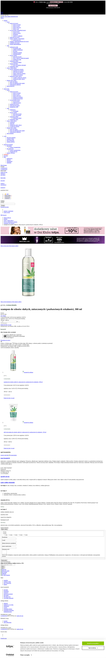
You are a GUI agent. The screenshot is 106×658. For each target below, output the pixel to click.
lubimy (5, 584)
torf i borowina (7, 583)
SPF (7, 194)
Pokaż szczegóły (25, 655)
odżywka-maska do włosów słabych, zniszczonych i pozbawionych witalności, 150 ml (25, 432)
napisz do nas (4, 172)
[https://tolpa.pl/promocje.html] (53, 243)
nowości (6, 589)
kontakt (5, 621)
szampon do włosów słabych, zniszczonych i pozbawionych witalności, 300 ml (23, 382)
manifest (6, 580)
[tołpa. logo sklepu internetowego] (9, 16)
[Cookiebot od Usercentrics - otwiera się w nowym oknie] (10, 655)
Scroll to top (4, 638)
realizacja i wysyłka (8, 604)
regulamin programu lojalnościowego (9, 611)
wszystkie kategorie (8, 598)
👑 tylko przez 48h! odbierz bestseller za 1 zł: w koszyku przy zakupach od (53, 2)
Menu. (2, 18)
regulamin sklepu (8, 609)
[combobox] (8, 204)
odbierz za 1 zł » (53, 5)
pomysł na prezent (8, 594)
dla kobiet (6, 595)
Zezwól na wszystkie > (93, 643)
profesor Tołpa (7, 581)
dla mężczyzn (7, 596)
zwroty (5, 607)
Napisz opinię (4, 529)
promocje (6, 592)
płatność (6, 603)
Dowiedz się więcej (5, 340)
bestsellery (6, 591)
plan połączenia (7, 622)
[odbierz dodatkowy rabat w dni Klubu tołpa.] (53, 234)
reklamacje (6, 606)
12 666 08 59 (4, 168)
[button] (9, 398)
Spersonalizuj (92, 647)
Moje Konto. (4, 165)
